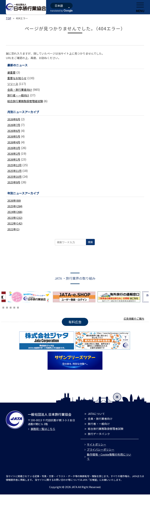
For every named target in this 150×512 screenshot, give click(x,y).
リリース (12, 84)
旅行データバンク (99, 434)
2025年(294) (14, 206)
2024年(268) (14, 212)
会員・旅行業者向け (19, 90)
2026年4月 (13, 142)
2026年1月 (13, 159)
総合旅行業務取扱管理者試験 (25, 101)
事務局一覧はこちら (43, 429)
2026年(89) (14, 200)
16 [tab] (10, 307)
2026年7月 (13, 125)
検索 (90, 242)
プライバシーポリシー (100, 449)
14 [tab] (3, 307)
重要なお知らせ (17, 78)
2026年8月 (13, 119)
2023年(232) (14, 218)
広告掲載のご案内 (134, 318)
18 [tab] (18, 307)
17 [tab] (14, 307)
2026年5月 (13, 136)
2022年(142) (14, 223)
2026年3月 (13, 148)
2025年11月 (14, 171)
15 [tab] (7, 307)
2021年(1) (13, 229)
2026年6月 (13, 131)
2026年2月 (13, 153)
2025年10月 (14, 176)
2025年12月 (14, 165)
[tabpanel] (39, 296)
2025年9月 (13, 182)
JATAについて (96, 414)
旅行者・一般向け (18, 95)
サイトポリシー (96, 444)
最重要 (11, 72)
